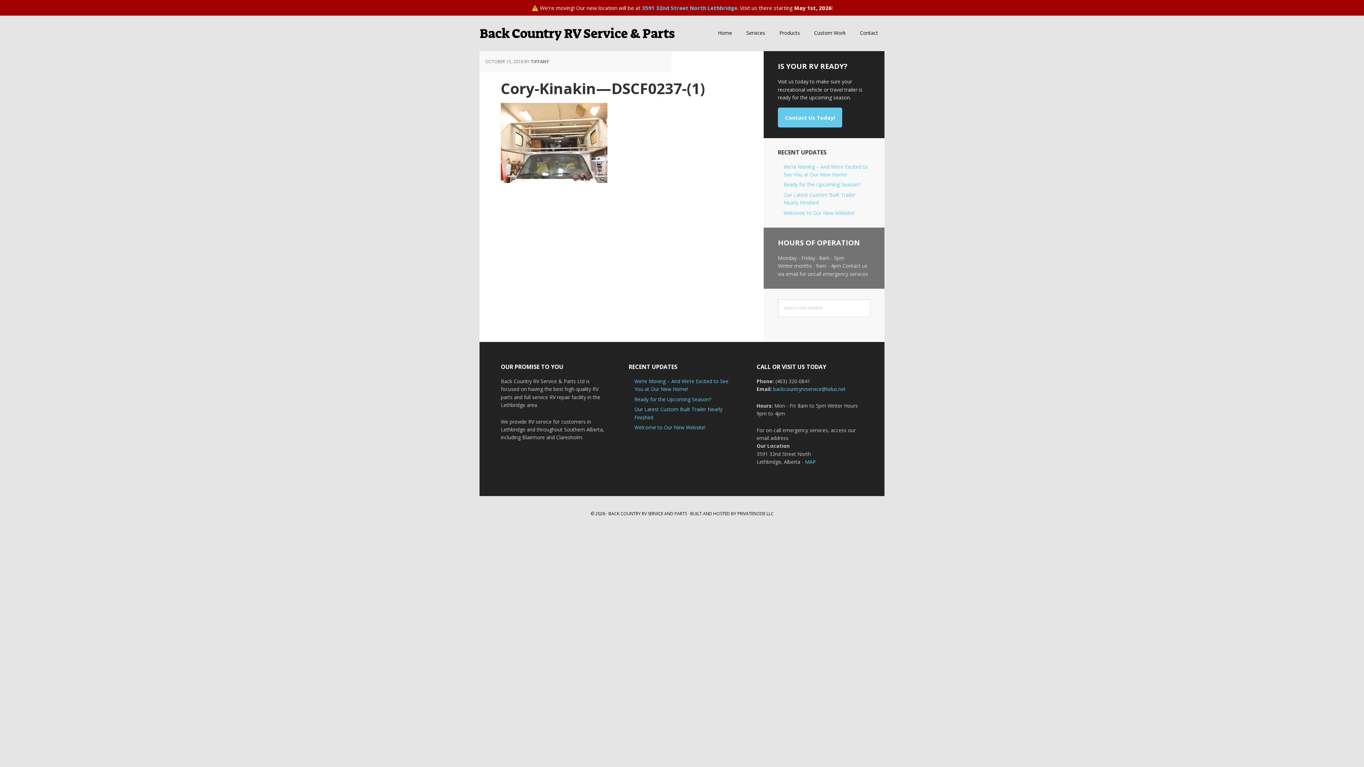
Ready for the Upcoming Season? (822, 184)
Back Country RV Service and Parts (647, 514)
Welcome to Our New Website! (819, 213)
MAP (810, 461)
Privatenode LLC (755, 514)
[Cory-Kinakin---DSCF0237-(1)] (554, 179)
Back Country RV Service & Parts (577, 33)
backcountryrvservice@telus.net (809, 389)
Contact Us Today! (810, 117)
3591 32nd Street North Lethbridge (689, 7)
